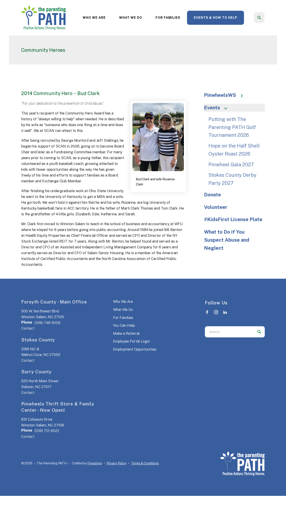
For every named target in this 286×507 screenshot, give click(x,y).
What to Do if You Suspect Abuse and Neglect (226, 240)
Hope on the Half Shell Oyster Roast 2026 (234, 150)
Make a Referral (126, 333)
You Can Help (124, 325)
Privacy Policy (116, 463)
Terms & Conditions (145, 463)
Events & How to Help (215, 17)
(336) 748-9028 (47, 323)
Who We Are (94, 17)
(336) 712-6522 (46, 431)
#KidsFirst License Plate (233, 219)
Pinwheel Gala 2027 (231, 164)
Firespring (94, 463)
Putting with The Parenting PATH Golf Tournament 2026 (232, 127)
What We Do (130, 17)
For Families (168, 17)
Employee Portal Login (131, 341)
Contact (27, 328)
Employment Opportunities (134, 349)
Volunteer (215, 207)
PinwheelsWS (220, 95)
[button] (259, 17)
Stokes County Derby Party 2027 (232, 179)
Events (212, 107)
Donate (212, 194)
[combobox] (265, 17)
